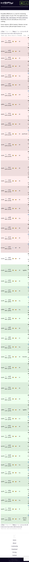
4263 (9, 257)
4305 (9, 198)
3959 (9, 508)
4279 (9, 237)
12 (5, 33)
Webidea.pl (17, 560)
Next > (14, 31)
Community (14, 546)
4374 (9, 113)
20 (18, 33)
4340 (9, 180)
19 (16, 33)
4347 (9, 167)
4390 (9, 75)
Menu (22, 3)
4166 (9, 337)
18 (14, 33)
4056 (9, 445)
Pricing (14, 552)
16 (11, 33)
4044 (9, 464)
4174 (9, 317)
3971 (9, 499)
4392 (9, 65)
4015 (9, 471)
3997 (9, 480)
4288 (9, 217)
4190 (9, 299)
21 (19, 33)
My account (26, 3)
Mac (7, 17)
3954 (9, 518)
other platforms (23, 17)
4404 (9, 57)
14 (8, 33)
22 (21, 33)
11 (3, 33)
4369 (9, 123)
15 (10, 33)
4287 (9, 227)
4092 (9, 425)
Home (14, 540)
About (14, 543)
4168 (9, 327)
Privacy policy (15, 559)
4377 (9, 93)
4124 (9, 387)
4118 (9, 398)
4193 (9, 290)
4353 (9, 154)
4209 (9, 280)
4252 (9, 269)
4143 (9, 346)
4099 (9, 408)
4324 (9, 189)
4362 (9, 133)
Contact (14, 555)
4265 (9, 246)
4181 (9, 308)
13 (7, 33)
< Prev (2, 31)
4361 (9, 143)
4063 (9, 435)
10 (2, 33)
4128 (9, 366)
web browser (12, 17)
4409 (9, 50)
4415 (9, 40)
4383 (9, 83)
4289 (9, 207)
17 (13, 33)
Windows (3, 17)
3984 (9, 490)
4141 (9, 355)
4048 (9, 455)
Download (14, 549)
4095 (9, 417)
